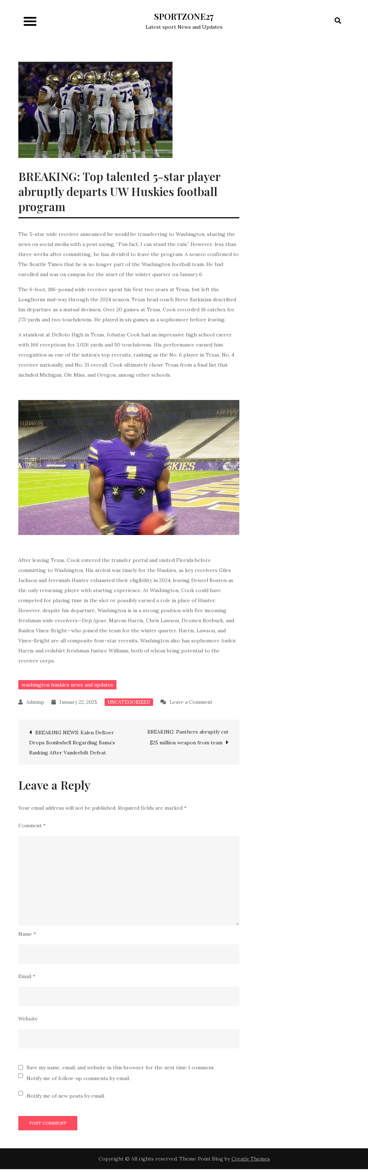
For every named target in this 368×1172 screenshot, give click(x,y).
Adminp (35, 702)
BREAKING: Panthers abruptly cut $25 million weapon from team (188, 737)
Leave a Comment (191, 702)
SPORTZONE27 (184, 16)
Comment (32, 825)
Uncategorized (128, 702)
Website (28, 1018)
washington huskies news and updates (67, 685)
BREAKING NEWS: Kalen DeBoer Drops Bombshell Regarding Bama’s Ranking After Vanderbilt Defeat (72, 742)
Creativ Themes (250, 1158)
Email (26, 976)
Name (27, 934)
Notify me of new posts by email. (66, 1096)
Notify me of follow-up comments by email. (78, 1078)
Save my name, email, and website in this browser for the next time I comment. (121, 1067)
